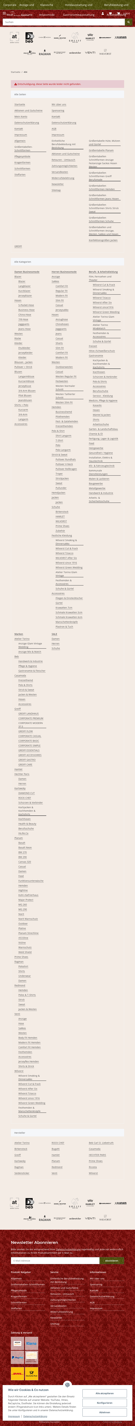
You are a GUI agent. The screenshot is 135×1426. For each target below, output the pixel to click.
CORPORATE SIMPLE (29, 745)
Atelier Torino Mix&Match (100, 326)
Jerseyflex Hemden (28, 1061)
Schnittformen (22, 168)
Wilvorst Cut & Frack (67, 548)
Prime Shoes (62, 525)
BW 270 (22, 852)
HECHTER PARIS (97, 1154)
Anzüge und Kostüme (26, 10)
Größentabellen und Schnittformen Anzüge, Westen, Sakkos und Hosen (103, 231)
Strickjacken (62, 478)
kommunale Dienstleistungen (98, 472)
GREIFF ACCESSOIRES (29, 755)
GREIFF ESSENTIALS (29, 750)
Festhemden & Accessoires (64, 582)
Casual (59, 305)
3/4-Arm (22, 414)
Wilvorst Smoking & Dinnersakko (66, 542)
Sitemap (56, 190)
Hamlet (18, 769)
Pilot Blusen (24, 395)
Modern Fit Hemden (29, 1042)
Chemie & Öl (96, 433)
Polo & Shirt (58, 430)
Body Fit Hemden (27, 1037)
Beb (16, 656)
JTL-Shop (118, 1421)
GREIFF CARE (25, 764)
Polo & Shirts (100, 381)
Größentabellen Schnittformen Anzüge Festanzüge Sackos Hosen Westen (103, 161)
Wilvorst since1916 (103, 307)
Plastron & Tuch (64, 626)
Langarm (23, 419)
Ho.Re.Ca (23, 833)
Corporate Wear (9, 10)
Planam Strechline (28, 933)
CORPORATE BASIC (28, 740)
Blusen (18, 371)
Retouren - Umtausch (63, 159)
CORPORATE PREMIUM (30, 718)
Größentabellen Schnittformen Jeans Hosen (104, 197)
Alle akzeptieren (105, 1393)
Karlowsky (20, 788)
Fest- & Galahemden (67, 421)
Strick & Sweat (59, 454)
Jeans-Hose (24, 328)
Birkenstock (62, 511)
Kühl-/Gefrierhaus (28, 895)
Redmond (19, 985)
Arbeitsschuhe (101, 424)
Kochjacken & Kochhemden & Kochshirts (101, 364)
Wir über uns (59, 104)
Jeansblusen (25, 400)
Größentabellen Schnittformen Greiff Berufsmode (100, 176)
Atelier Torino (21, 638)
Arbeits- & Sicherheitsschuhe (99, 499)
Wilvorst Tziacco (64, 553)
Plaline (22, 928)
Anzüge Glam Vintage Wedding (30, 645)
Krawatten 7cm (64, 607)
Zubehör (60, 530)
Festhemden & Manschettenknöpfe (29, 1109)
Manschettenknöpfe (67, 621)
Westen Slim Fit (64, 402)
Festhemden (25, 1051)
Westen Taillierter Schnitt (65, 396)
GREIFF (18, 246)
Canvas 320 (24, 861)
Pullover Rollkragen (66, 468)
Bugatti (56, 1148)
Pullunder (61, 487)
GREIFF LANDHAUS (28, 713)
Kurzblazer (24, 290)
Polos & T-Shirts (27, 994)
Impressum (14, 1416)
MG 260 (22, 904)
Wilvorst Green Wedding (69, 567)
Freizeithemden (64, 426)
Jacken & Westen (27, 694)
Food (91, 443)
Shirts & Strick (26, 1066)
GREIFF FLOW (25, 731)
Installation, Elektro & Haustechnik (100, 459)
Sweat (59, 483)
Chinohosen (62, 324)
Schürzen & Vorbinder (105, 376)
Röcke (17, 338)
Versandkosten (60, 171)
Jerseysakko (62, 309)
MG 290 (22, 909)
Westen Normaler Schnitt (65, 387)
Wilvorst (18, 1070)
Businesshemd (64, 411)
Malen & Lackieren (99, 478)
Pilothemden (63, 416)
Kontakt (18, 128)
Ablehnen (104, 1412)
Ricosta (93, 1167)
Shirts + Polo (21, 404)
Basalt (21, 842)
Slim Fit (60, 300)
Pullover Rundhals (66, 459)
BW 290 (22, 857)
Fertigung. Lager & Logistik (103, 438)
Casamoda (20, 675)
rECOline (23, 937)
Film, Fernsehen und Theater (100, 278)
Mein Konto (20, 116)
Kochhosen (99, 372)
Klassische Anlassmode (46, 10)
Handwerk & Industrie (101, 493)
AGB (54, 128)
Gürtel (59, 602)
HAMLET (60, 516)
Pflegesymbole (22, 156)
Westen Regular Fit (66, 376)
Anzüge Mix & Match (29, 651)
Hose (21, 1023)
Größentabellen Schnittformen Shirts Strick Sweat (104, 208)
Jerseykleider (25, 352)
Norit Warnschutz (28, 918)
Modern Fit (62, 295)
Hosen (17, 300)
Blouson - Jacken (23, 362)
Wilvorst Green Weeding (106, 312)
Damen (22, 778)
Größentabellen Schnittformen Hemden (102, 187)
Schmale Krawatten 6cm (69, 617)
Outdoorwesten (64, 366)
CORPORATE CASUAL (29, 736)
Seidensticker (21, 1173)
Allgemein (20, 140)
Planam (18, 837)
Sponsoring (58, 110)
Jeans (59, 333)
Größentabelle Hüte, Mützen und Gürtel (104, 142)
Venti (17, 1013)
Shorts (59, 343)
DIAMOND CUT (26, 793)
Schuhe (56, 506)
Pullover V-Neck (64, 464)
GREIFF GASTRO (27, 759)
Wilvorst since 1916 (66, 562)
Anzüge (56, 276)
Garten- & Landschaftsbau (103, 429)
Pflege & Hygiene (27, 665)
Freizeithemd (25, 680)
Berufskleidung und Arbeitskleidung (116, 10)
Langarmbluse (26, 376)
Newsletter (58, 184)
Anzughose (62, 319)
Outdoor (23, 923)
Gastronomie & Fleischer (31, 670)
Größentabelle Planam (101, 150)
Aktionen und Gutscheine (28, 110)
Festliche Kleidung (62, 535)
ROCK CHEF (24, 797)
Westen (18, 333)
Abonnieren (111, 1260)
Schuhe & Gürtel (65, 588)
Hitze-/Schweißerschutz (102, 350)
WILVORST (61, 521)
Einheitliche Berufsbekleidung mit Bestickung (64, 144)
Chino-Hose (24, 314)
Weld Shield (25, 952)
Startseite (19, 104)
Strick (21, 999)
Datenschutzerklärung (35, 1416)
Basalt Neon (25, 847)
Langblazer (24, 286)
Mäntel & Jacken (102, 414)
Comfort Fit (62, 286)
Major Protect (25, 899)
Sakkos (55, 281)
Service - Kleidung (103, 395)
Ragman (19, 961)
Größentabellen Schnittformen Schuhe (101, 219)
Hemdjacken (58, 492)
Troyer (59, 473)
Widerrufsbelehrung (63, 178)
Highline (23, 890)
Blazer (17, 276)
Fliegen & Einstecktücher (69, 598)
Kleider (18, 343)
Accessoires (20, 423)
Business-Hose (26, 309)
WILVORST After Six (66, 557)
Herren (22, 783)
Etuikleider (24, 347)
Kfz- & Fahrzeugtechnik (101, 465)
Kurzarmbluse (26, 381)
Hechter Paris (21, 774)
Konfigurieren (104, 1402)
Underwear (24, 975)
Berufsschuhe (100, 391)
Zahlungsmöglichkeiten (64, 165)
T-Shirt (59, 440)
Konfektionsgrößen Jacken (103, 240)
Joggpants (23, 324)
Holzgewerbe (96, 448)
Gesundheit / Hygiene (101, 452)
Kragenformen (22, 162)
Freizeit (93, 346)
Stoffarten (20, 174)
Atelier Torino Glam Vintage (66, 574)
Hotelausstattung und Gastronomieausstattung (78, 10)
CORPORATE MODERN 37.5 (30, 724)
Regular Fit (62, 290)
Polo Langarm (63, 449)
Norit (21, 914)
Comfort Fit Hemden (29, 1047)
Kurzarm (23, 409)
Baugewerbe (96, 483)
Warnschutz (25, 947)
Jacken (55, 497)
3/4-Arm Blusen (27, 390)
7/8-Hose (23, 319)
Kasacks (97, 405)
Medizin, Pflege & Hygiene (103, 400)
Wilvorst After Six (102, 302)
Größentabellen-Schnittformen (23, 148)
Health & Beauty (27, 823)
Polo (58, 445)
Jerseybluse (24, 385)
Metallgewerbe (97, 488)
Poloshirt (23, 966)
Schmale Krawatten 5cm (69, 612)
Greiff (17, 708)
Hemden (56, 407)
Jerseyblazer (25, 295)
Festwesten (62, 381)
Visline (22, 942)
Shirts (96, 419)
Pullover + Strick (23, 366)
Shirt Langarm (63, 435)
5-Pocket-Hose (26, 305)
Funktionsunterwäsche (30, 880)
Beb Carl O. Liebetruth (101, 1142)
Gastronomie (96, 355)
